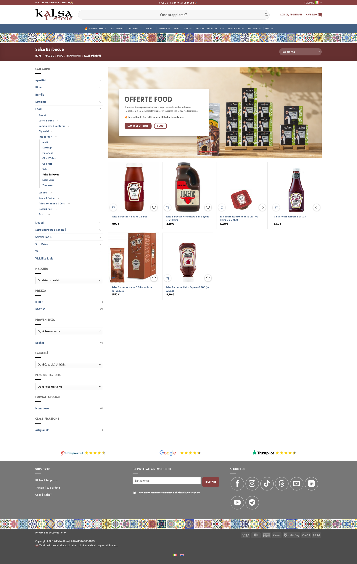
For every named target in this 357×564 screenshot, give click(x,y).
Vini (176, 28)
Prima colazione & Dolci (52, 203)
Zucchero (47, 185)
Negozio (49, 55)
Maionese (47, 153)
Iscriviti (210, 481)
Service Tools (235, 28)
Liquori (148, 28)
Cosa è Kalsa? (43, 494)
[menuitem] (174, 554)
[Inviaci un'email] (296, 484)
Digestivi (44, 131)
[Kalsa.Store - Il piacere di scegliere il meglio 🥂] (54, 14)
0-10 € (39, 302)
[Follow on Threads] (282, 484)
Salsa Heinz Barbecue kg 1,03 (290, 216)
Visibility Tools (44, 258)
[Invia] (266, 15)
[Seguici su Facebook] (237, 484)
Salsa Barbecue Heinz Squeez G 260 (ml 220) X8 (188, 289)
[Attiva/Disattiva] (100, 80)
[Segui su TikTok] (267, 484)
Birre (187, 28)
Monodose (42, 408)
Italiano (309, 2)
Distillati (133, 28)
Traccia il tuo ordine (47, 487)
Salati (42, 214)
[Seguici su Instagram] (252, 484)
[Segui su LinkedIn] (311, 484)
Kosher (39, 343)
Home (38, 55)
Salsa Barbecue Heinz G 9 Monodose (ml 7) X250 (132, 289)
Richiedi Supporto (46, 480)
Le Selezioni (116, 28)
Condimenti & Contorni (52, 126)
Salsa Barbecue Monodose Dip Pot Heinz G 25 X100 (239, 218)
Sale (44, 169)
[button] (291, 14)
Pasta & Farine (46, 198)
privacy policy (193, 492)
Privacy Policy (43, 532)
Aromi (42, 115)
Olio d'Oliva (49, 158)
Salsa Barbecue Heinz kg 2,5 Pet (129, 216)
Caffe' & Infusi (46, 120)
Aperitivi (163, 28)
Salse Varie (48, 180)
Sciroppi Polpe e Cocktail (208, 28)
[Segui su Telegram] (252, 502)
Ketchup (47, 147)
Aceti (45, 142)
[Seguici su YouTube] (237, 502)
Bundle (39, 94)
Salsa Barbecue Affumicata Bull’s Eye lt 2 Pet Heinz (187, 218)
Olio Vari (47, 163)
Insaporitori (73, 55)
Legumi (43, 192)
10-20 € (40, 309)
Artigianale (42, 430)
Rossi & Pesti (46, 209)
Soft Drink (253, 28)
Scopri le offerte (97, 28)
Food (267, 28)
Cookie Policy (59, 532)
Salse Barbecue (50, 174)
